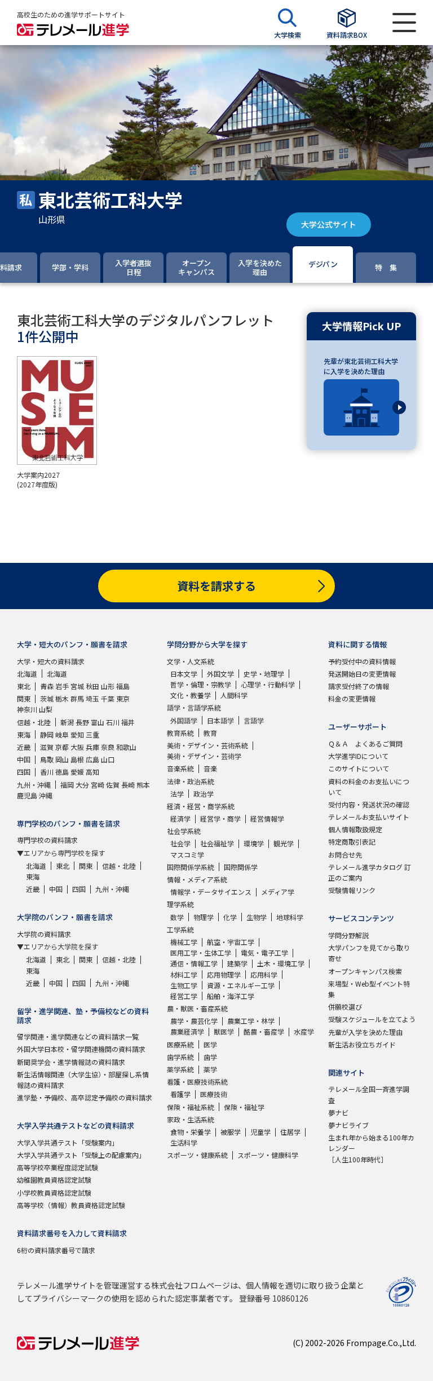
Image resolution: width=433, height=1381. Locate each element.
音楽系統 (180, 768)
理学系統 (180, 904)
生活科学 (183, 1142)
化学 (230, 917)
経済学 (180, 818)
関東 (23, 698)
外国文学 (220, 673)
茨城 (47, 698)
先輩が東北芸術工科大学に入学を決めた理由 (361, 366)
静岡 (47, 734)
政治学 (203, 793)
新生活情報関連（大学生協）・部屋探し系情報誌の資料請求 (83, 1079)
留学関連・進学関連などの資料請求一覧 (78, 1036)
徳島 (62, 771)
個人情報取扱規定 (355, 829)
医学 (210, 1044)
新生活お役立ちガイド (362, 1044)
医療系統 (180, 1044)
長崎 (128, 784)
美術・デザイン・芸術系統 (207, 745)
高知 (92, 771)
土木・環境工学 (280, 963)
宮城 (77, 686)
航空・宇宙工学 (230, 942)
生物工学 (183, 985)
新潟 (67, 722)
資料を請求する (216, 586)
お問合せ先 (345, 854)
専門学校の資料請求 (47, 840)
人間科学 (234, 695)
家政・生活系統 (190, 1119)
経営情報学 (267, 818)
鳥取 (47, 759)
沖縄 (45, 795)
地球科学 (289, 917)
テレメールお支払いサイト (368, 817)
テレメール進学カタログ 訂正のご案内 (369, 872)
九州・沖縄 (34, 784)
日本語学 (220, 720)
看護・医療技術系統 (197, 1081)
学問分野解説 (348, 935)
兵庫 (92, 747)
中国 (23, 759)
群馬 (77, 698)
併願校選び (345, 1006)
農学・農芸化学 (194, 1020)
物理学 (203, 917)
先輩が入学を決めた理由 (365, 1032)
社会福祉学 (217, 843)
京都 (62, 747)
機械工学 (183, 942)
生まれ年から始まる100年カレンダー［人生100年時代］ (371, 1148)
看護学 (180, 1094)
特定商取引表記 (351, 841)
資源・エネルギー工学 (241, 985)
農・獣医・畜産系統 (197, 1008)
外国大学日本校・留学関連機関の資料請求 (81, 1049)
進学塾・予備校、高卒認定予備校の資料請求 (84, 1097)
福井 (128, 722)
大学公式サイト (328, 224)
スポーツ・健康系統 (197, 1155)
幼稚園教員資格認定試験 (54, 1179)
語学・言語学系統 (194, 707)
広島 (92, 759)
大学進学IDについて (358, 756)
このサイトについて (358, 768)
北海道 (27, 673)
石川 (113, 722)
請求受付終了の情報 (358, 686)
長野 (82, 722)
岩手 (62, 686)
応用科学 (263, 974)
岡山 (62, 759)
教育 (210, 733)
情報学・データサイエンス (210, 891)
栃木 (62, 698)
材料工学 (183, 974)
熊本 (143, 784)
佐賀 (113, 784)
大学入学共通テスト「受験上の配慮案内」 (81, 1155)
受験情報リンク (351, 890)
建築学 (237, 963)
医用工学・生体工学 (200, 952)
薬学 (210, 1069)
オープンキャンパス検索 (365, 971)
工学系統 (180, 929)
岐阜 (62, 734)
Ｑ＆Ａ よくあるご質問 (365, 743)
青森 (47, 686)
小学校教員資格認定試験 (54, 1192)
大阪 (77, 747)
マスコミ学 (187, 854)
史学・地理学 (264, 673)
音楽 (210, 768)
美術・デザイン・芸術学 (204, 756)
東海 (23, 734)
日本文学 (183, 673)
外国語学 (183, 720)
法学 (177, 793)
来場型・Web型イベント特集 (369, 989)
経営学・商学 (220, 818)
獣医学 (224, 1031)
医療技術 (213, 1094)
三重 (92, 734)
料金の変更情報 (351, 698)
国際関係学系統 (190, 867)
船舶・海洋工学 (230, 996)
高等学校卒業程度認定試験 (57, 1167)
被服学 (230, 1131)
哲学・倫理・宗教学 (200, 684)
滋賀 (47, 747)
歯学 (210, 1057)
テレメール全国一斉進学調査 (368, 1094)
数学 (177, 917)
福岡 (67, 784)
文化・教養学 (190, 695)
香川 (47, 771)
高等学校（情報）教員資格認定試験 (71, 1205)
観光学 (283, 843)
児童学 (260, 1131)
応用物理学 (224, 974)
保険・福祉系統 (190, 1107)
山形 (107, 686)
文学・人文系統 (190, 661)
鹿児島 (27, 795)
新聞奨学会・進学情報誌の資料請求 (71, 1062)
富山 (97, 722)
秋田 (92, 686)
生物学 (256, 917)
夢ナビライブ (348, 1125)
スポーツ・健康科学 (267, 1155)
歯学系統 (180, 1057)
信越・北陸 (34, 722)
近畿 (23, 747)
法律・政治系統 (190, 781)
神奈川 (27, 709)
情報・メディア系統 (197, 879)
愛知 (77, 734)
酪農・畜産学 (264, 1031)
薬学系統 (180, 1069)
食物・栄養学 (190, 1131)
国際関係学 (241, 867)
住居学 (290, 1131)
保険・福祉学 (244, 1107)
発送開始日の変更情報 (362, 673)
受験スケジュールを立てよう (372, 1019)
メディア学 (277, 891)
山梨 (45, 709)
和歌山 (126, 747)
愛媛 (77, 771)
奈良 (107, 747)
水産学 (304, 1031)
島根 (77, 759)
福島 (123, 686)
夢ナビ (338, 1112)
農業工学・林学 (251, 1020)
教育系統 (180, 733)
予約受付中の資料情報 (362, 661)
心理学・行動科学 (268, 684)
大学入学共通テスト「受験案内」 (67, 1142)
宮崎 (97, 784)
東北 (23, 686)
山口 (107, 759)
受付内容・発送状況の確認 (368, 804)
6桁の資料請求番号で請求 (56, 1250)
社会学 (180, 843)
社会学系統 (184, 831)
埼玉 (92, 698)
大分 (82, 784)
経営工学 (183, 996)
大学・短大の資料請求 (51, 661)
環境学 (254, 843)
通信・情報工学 (194, 963)
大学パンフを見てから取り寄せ (369, 953)
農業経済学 (187, 1031)
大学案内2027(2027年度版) (38, 479)
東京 (123, 698)
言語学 (254, 720)
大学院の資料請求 (44, 934)
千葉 (107, 698)
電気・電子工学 (264, 952)
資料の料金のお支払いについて (368, 786)
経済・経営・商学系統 (201, 806)
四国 (23, 771)
